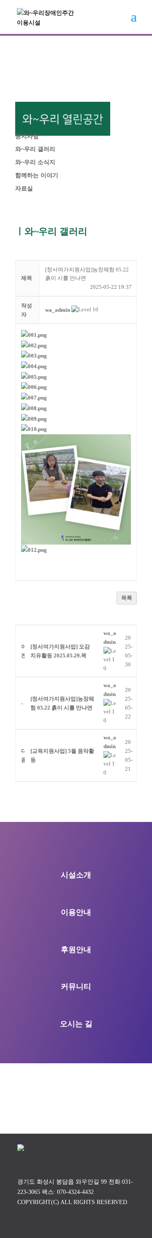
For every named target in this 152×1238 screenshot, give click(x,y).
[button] (57, 310)
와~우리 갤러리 (35, 149)
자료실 (24, 188)
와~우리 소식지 (35, 162)
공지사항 (27, 136)
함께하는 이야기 (36, 175)
